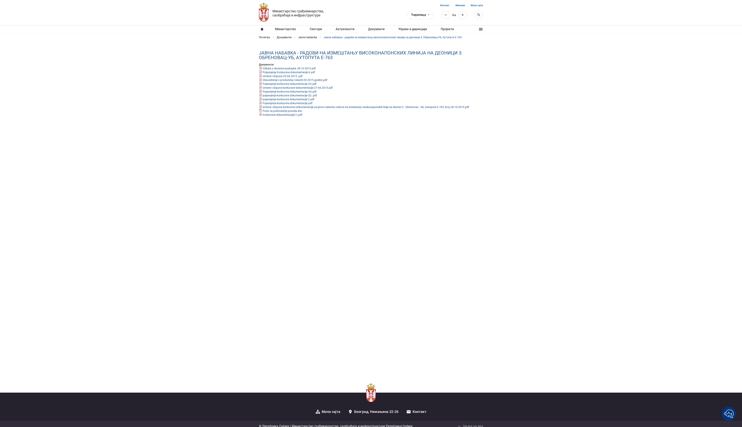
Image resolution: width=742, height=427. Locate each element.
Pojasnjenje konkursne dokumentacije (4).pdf (290, 91)
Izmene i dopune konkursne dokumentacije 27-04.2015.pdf (298, 87)
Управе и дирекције (412, 29)
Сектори (316, 29)
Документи (376, 29)
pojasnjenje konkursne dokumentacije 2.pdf (288, 99)
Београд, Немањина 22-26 (376, 412)
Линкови (460, 5)
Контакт (444, 5)
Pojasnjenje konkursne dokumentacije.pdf (287, 103)
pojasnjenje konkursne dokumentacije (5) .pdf (290, 95)
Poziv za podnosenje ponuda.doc (282, 110)
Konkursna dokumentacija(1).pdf (282, 114)
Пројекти (447, 29)
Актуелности (345, 29)
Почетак (264, 37)
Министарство (285, 29)
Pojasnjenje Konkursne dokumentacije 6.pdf (289, 72)
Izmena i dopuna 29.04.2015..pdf (283, 76)
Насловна (262, 29)
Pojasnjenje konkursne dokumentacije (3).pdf (290, 83)
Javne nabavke (307, 37)
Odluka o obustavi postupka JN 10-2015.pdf (289, 68)
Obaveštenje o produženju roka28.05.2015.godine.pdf (295, 80)
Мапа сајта (477, 5)
